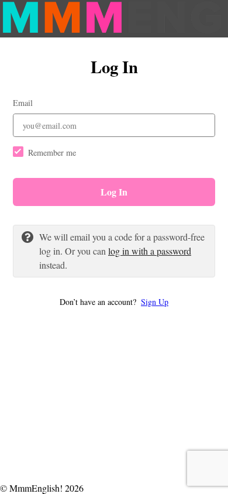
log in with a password (149, 251)
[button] (114, 301)
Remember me (52, 152)
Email (23, 102)
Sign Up (154, 301)
